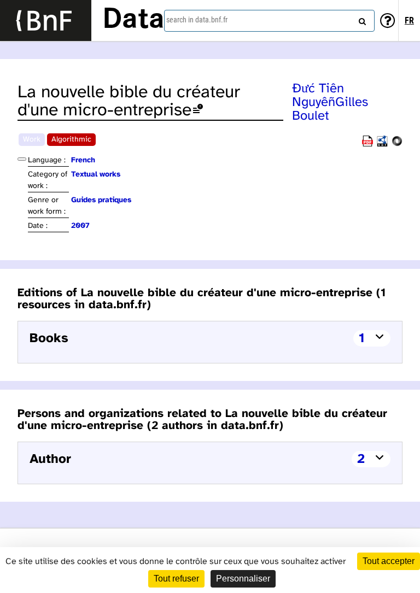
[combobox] (269, 21)
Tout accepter (389, 561)
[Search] (360, 19)
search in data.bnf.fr (197, 19)
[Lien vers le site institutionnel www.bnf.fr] (45, 20)
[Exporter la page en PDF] (367, 144)
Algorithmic (71, 140)
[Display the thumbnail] (22, 159)
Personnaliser (243, 578)
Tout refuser (176, 578)
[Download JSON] (397, 144)
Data (133, 20)
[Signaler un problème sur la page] (198, 111)
